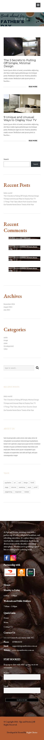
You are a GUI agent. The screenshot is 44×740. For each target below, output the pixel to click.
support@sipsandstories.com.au (24, 646)
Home (6, 618)
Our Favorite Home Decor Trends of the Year (19, 204)
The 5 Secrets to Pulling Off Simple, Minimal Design (20, 63)
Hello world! (8, 193)
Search (6, 159)
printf (35, 487)
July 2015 (7, 310)
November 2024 (9, 304)
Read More (33, 87)
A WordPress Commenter (15, 238)
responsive (18, 492)
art (15, 482)
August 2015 (8, 307)
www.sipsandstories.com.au (23, 650)
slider (5, 343)
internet (13, 487)
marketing (22, 487)
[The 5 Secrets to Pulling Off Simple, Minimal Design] (22, 46)
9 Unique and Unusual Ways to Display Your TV (20, 119)
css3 (19, 482)
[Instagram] (13, 557)
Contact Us (8, 626)
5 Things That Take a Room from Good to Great (20, 202)
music (29, 487)
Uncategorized (9, 346)
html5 (32, 482)
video (5, 349)
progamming (8, 492)
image (6, 340)
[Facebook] (7, 558)
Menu (6, 622)
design (26, 482)
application (8, 482)
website (26, 492)
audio (6, 337)
